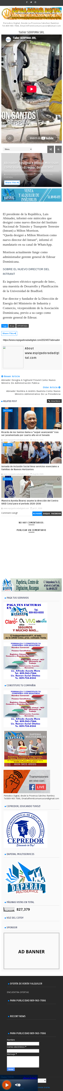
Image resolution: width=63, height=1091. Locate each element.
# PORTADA (22, 326)
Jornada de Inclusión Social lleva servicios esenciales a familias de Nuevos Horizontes (30, 468)
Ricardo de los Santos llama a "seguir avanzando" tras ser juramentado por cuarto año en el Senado (30, 434)
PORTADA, (8, 177)
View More (55, 401)
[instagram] (35, 2)
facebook (56, 513)
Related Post (10, 401)
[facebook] (26, 2)
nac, (51, 174)
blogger (37, 513)
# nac (12, 326)
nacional (8, 410)
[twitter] (31, 2)
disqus (46, 513)
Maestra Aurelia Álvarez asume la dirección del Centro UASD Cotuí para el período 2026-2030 (29, 502)
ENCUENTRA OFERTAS (18, 992)
